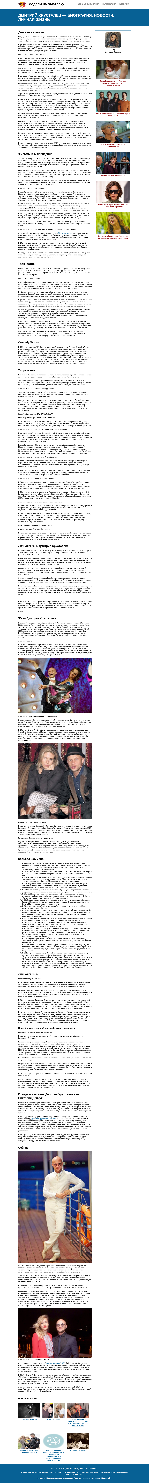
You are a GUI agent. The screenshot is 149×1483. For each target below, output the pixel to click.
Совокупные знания (88, 4)
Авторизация (109, 4)
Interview (124, 4)
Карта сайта (107, 1478)
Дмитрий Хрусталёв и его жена (44, 1119)
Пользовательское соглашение (59, 1478)
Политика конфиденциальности (87, 1478)
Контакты (41, 1478)
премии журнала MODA (55, 1363)
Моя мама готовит (65, 233)
